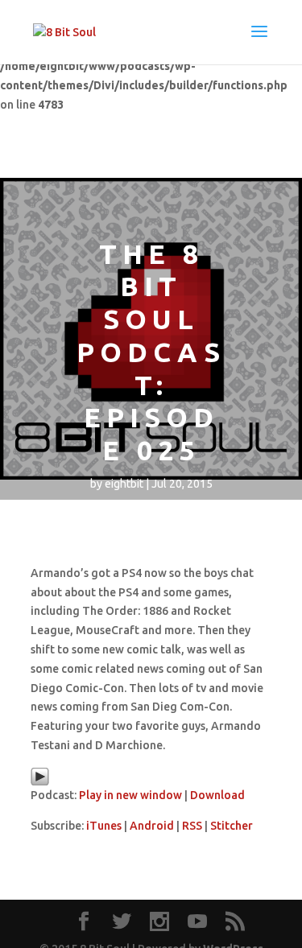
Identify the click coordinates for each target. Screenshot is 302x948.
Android (152, 825)
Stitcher (231, 825)
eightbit (124, 483)
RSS (192, 825)
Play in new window (130, 795)
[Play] (40, 782)
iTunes (104, 825)
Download (217, 795)
